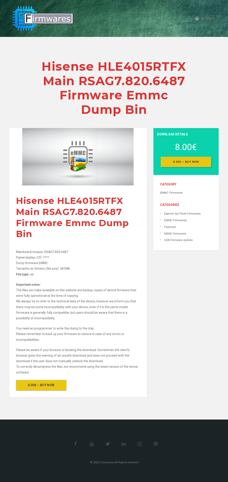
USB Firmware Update (178, 240)
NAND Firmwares (175, 233)
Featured (170, 227)
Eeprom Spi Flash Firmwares (182, 213)
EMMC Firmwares (171, 192)
